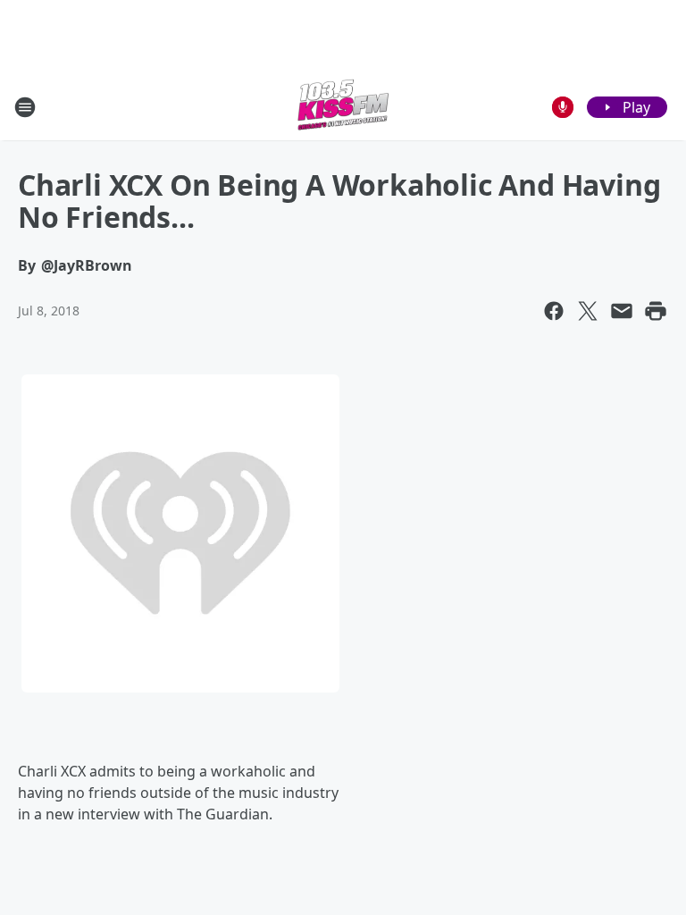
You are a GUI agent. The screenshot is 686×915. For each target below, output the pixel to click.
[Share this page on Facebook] (553, 310)
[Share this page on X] (587, 310)
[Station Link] (343, 107)
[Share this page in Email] (621, 310)
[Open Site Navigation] (25, 107)
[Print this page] (655, 310)
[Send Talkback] (562, 107)
